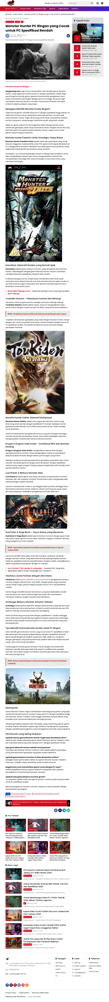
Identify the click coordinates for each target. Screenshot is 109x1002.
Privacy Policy (94, 971)
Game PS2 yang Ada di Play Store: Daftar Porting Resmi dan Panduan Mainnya (59, 858)
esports (77, 969)
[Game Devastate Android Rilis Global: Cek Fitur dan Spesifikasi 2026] (38, 825)
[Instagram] (23, 985)
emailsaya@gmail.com (17, 974)
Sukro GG (13, 35)
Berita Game (18, 14)
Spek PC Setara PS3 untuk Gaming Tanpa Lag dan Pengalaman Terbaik (92, 55)
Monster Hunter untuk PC (16, 797)
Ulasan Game (61, 972)
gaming (77, 963)
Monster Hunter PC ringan (22, 794)
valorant (78, 976)
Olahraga (59, 963)
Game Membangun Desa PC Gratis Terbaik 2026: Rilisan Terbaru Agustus (59, 836)
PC (22, 22)
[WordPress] (19, 985)
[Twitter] (60, 810)
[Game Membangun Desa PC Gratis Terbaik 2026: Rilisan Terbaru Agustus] (60, 825)
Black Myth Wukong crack (19, 291)
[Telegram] (64, 810)
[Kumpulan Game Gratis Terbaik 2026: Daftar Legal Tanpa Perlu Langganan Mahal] (38, 847)
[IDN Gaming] (11, 3)
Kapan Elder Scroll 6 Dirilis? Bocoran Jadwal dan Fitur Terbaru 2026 (15, 858)
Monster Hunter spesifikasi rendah (47, 794)
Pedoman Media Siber (40, 993)
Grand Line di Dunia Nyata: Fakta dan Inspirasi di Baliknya (89, 47)
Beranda (9, 14)
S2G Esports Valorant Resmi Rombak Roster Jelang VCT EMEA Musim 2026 (15, 836)
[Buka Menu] (102, 3)
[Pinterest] (15, 985)
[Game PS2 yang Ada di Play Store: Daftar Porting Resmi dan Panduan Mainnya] (60, 847)
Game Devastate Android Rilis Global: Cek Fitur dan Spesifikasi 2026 (38, 836)
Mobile (17, 22)
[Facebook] (56, 810)
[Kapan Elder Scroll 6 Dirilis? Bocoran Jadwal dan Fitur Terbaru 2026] (16, 847)
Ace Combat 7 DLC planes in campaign (25, 568)
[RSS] (27, 985)
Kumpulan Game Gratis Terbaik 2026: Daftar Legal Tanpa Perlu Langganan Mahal (37, 858)
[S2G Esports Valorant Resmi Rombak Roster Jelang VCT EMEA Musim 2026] (16, 825)
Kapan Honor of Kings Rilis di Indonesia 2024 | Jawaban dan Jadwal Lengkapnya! (91, 71)
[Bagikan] (68, 36)
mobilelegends (80, 972)
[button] (92, 3)
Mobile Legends (80, 966)
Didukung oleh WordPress (15, 997)
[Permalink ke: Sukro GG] (8, 36)
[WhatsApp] (68, 810)
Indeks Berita (93, 963)
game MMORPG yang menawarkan (35, 579)
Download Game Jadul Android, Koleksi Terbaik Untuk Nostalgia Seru (91, 63)
